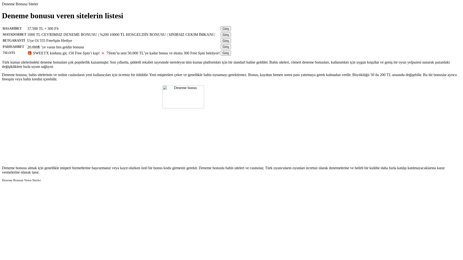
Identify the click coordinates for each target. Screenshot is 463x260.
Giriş (226, 29)
